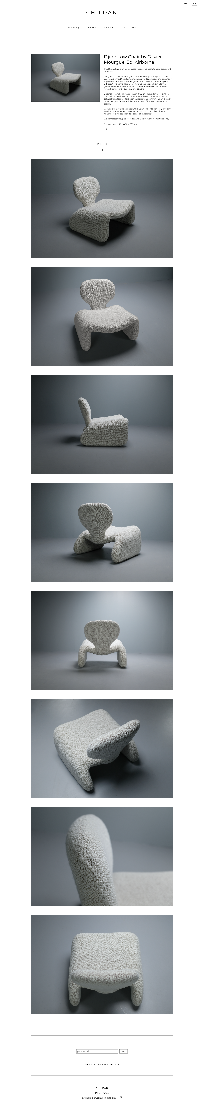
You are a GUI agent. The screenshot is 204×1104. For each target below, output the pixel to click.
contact (130, 27)
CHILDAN (102, 12)
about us (111, 27)
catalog (73, 27)
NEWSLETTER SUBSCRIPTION (102, 1064)
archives (92, 27)
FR (185, 3)
